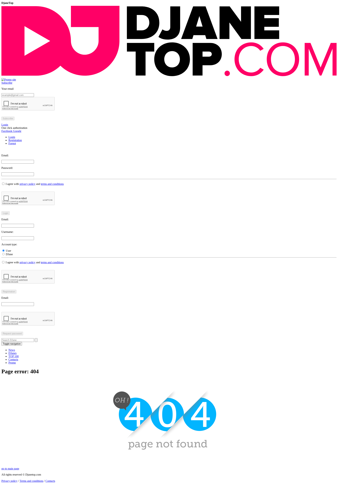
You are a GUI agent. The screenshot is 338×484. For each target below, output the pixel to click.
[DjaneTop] (169, 76)
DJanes (12, 353)
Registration (15, 140)
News (11, 349)
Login (11, 137)
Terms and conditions (31, 480)
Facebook (6, 131)
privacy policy (27, 183)
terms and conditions (52, 183)
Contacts (13, 359)
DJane (9, 254)
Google (16, 131)
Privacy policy (9, 480)
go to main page (10, 468)
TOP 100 (13, 356)
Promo (12, 362)
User (8, 250)
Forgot (12, 143)
